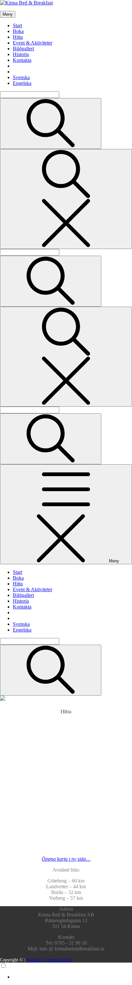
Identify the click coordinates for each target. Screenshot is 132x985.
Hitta (18, 37)
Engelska (22, 83)
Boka (18, 31)
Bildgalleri (23, 48)
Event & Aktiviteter (32, 43)
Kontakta (22, 60)
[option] (72, 977)
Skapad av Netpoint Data (49, 959)
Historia (21, 54)
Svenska (21, 77)
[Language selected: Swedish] (66, 971)
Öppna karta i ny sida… (66, 859)
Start (17, 25)
